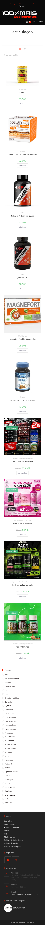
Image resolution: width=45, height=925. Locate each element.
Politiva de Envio (11, 843)
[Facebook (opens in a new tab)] (19, 6)
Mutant (8, 756)
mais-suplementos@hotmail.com (24, 894)
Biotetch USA (10, 686)
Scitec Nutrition (10, 787)
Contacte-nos (9, 824)
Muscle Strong (10, 748)
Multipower (9, 741)
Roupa (7, 783)
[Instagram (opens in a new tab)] (22, 6)
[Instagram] (15, 859)
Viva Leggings (10, 795)
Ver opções (22, 473)
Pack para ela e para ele (22, 585)
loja (5, 834)
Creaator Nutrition (12, 698)
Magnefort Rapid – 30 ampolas (23, 339)
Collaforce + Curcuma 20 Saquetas (22, 154)
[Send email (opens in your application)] (25, 6)
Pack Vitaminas (22, 647)
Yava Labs (8, 802)
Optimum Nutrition (18, 582)
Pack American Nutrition (22, 462)
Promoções (28, 459)
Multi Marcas (22, 336)
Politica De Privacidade (13, 840)
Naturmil (22, 151)
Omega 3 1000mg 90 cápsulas (22, 400)
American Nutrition (18, 459)
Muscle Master (10, 744)
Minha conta (9, 837)
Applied (8, 682)
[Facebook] (7, 859)
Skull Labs (8, 791)
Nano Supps (9, 760)
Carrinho (8, 821)
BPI (6, 690)
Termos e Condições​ (12, 846)
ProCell (7, 775)
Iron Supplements (11, 725)
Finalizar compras (11, 827)
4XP (22, 213)
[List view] (25, 49)
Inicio (6, 830)
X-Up (7, 799)
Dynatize (8, 706)
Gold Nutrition (10, 717)
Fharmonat (9, 709)
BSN (6, 694)
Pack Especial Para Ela (22, 523)
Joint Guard (22, 277)
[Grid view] (20, 49)
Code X (23, 92)
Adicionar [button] (22, 104)
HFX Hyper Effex (11, 721)
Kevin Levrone (10, 729)
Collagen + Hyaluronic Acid (22, 216)
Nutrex (7, 768)
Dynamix (8, 702)
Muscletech (9, 752)
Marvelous (22, 89)
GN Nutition (9, 713)
